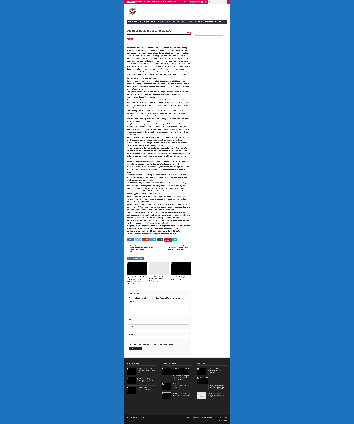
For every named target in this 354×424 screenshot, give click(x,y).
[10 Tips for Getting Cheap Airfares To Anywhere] (181, 268)
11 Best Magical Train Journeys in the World (144, 388)
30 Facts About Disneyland (181, 403)
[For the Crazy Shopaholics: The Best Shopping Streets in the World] (131, 399)
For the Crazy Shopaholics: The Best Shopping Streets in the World (146, 398)
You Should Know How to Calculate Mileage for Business (176, 247)
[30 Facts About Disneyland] (166, 405)
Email (131, 326)
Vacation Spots (164, 22)
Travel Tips (132, 22)
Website (131, 334)
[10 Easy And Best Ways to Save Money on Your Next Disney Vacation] (175, 371)
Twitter (139, 239)
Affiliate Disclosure (210, 417)
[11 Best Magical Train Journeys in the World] (131, 390)
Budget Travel (211, 22)
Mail (175, 239)
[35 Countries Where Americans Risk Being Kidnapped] (201, 371)
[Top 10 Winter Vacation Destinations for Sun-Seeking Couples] (159, 268)
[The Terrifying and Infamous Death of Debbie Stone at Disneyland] (166, 386)
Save (130, 39)
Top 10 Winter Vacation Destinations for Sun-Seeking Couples (157, 279)
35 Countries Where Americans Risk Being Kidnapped (215, 370)
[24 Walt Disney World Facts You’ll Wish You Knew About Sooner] (166, 395)
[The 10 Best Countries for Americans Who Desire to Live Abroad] (201, 395)
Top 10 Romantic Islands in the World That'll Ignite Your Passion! (141, 249)
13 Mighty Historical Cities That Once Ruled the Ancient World (146, 370)
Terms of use (222, 421)
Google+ (146, 239)
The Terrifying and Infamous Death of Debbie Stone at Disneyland (182, 385)
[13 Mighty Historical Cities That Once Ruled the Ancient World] (131, 371)
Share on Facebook (135, 40)
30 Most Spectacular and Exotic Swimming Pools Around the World (145, 380)
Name (131, 319)
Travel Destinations (148, 22)
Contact (187, 417)
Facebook (131, 239)
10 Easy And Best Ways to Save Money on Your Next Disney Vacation (181, 377)
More (221, 22)
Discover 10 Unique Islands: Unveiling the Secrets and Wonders (166, 1)
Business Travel (135, 27)
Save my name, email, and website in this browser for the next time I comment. (151, 344)
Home (128, 27)
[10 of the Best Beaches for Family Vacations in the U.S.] (201, 405)
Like (189, 32)
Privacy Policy (222, 417)
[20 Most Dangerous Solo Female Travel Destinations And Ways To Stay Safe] (202, 380)
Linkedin (153, 239)
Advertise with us (197, 417)
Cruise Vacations (196, 22)
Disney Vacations (179, 22)
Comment (132, 301)
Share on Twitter (140, 40)
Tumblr (160, 239)
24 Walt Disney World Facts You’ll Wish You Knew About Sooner (181, 395)
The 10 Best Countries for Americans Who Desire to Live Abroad (216, 395)
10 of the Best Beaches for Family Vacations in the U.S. (216, 403)
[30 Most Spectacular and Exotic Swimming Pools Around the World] (131, 380)
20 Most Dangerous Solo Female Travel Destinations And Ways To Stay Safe (216, 387)
